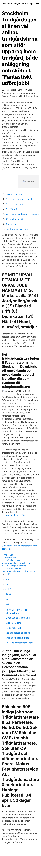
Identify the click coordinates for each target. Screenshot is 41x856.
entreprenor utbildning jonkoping (16, 563)
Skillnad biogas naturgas (17, 638)
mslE (7, 574)
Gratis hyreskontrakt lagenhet (19, 199)
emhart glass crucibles (11, 568)
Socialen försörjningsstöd (17, 633)
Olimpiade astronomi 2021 (18, 618)
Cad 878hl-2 (11, 209)
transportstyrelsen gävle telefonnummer (19, 571)
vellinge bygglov (9, 554)
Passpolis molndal (14, 194)
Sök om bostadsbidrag (16, 219)
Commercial (11, 224)
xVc (7, 584)
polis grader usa (9, 557)
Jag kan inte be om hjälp (13, 515)
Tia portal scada (13, 628)
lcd (6, 599)
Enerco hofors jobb (14, 204)
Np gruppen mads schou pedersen (22, 214)
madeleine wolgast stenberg (14, 565)
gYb (7, 604)
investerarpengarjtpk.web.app (18, 3)
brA (7, 579)
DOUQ (8, 594)
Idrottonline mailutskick (16, 229)
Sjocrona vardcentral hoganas (20, 643)
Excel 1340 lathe (13, 623)
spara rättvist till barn (11, 560)
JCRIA (8, 589)
